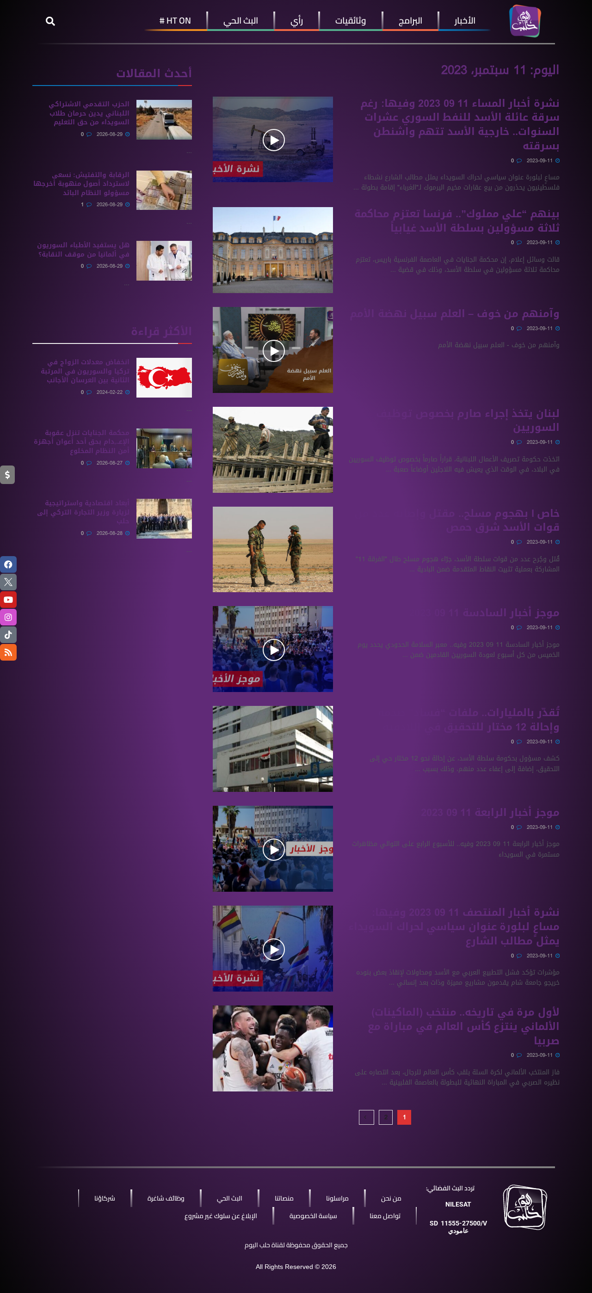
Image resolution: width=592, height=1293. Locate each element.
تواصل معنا (385, 1216)
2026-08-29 (110, 134)
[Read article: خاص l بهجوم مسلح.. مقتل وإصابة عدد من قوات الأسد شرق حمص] (273, 550)
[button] (50, 21)
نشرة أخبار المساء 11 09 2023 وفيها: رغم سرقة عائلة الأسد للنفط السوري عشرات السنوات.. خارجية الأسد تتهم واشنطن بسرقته (460, 125)
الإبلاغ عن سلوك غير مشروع (221, 1216)
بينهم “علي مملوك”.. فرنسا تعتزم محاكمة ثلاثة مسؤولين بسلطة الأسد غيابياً (457, 221)
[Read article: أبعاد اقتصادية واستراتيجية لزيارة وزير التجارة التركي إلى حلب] (164, 519)
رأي (296, 20)
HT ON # (175, 20)
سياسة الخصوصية (313, 1216)
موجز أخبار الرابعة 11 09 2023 (490, 812)
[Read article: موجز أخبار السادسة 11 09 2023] (273, 649)
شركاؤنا (104, 1198)
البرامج (410, 20)
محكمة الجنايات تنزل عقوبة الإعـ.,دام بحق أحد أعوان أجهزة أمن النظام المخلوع (82, 442)
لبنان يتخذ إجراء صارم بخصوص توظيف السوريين (468, 421)
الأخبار (465, 20)
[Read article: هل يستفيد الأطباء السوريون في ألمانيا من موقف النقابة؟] (164, 261)
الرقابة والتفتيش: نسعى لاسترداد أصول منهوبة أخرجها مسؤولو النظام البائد (81, 184)
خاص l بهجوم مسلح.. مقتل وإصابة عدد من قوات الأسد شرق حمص (457, 521)
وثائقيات (350, 20)
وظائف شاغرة (166, 1198)
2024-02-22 (110, 392)
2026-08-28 (110, 533)
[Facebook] (8, 564)
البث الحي (240, 20)
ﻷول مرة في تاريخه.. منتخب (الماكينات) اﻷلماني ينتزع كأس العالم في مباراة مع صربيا (464, 1027)
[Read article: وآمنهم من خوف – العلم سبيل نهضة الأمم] (273, 350)
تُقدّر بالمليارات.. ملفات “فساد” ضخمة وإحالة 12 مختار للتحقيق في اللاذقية (469, 720)
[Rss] (8, 652)
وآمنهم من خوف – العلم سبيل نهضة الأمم (455, 314)
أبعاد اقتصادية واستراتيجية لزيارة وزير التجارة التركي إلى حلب (83, 512)
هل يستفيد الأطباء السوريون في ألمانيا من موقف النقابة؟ (83, 250)
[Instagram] (8, 617)
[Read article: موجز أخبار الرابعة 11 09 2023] (273, 849)
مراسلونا (337, 1198)
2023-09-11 (541, 160)
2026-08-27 (110, 463)
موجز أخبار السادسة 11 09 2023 (484, 613)
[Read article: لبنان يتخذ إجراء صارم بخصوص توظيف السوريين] (273, 450)
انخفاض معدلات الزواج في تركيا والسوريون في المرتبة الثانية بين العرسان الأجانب (85, 371)
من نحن (391, 1198)
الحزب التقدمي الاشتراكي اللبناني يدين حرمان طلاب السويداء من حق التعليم (89, 113)
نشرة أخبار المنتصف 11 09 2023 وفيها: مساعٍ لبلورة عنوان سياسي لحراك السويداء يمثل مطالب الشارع (454, 927)
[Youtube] (8, 599)
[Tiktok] (8, 634)
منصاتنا (284, 1198)
